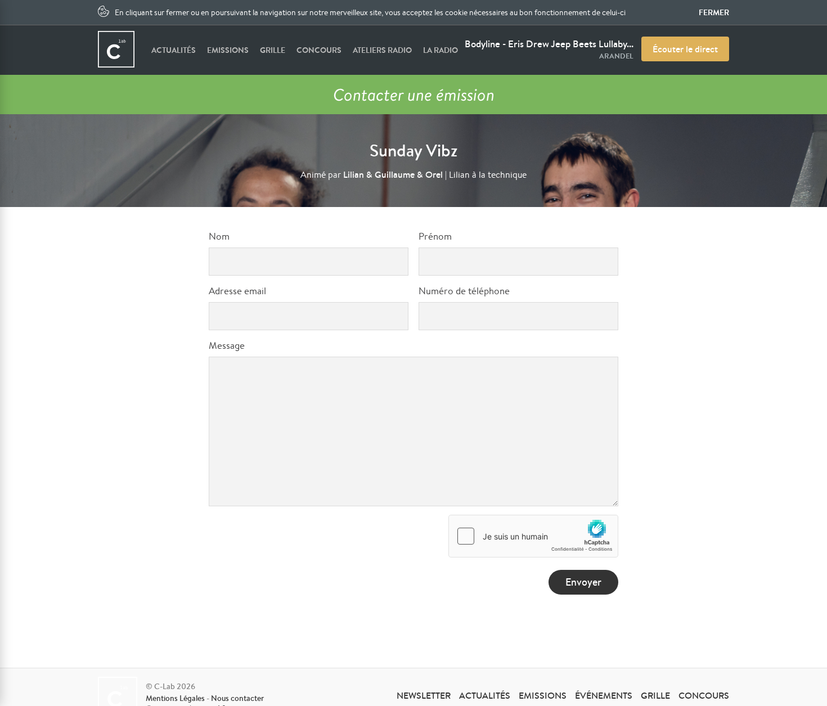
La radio (440, 50)
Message (227, 345)
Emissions (228, 50)
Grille (272, 50)
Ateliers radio (382, 50)
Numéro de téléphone (464, 290)
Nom (219, 236)
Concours (318, 50)
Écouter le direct (685, 49)
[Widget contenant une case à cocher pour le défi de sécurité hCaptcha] (533, 536)
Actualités (173, 50)
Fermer (714, 12)
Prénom (435, 236)
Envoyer (583, 582)
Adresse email (237, 290)
